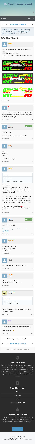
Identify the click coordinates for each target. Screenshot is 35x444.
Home (17, 391)
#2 (32, 119)
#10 (32, 314)
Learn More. (20, 33)
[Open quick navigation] (32, 24)
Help (14, 349)
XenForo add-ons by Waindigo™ (17, 438)
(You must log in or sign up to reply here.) (17, 339)
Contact (17, 399)
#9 (32, 285)
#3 (32, 139)
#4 (32, 162)
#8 (32, 268)
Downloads (17, 395)
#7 (32, 253)
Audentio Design (27, 439)
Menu (4, 18)
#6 (32, 234)
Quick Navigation (20, 402)
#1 (32, 100)
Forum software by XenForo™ (17, 437)
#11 (32, 333)
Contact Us (9, 349)
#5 (32, 213)
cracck (10, 259)
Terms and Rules (22, 349)
